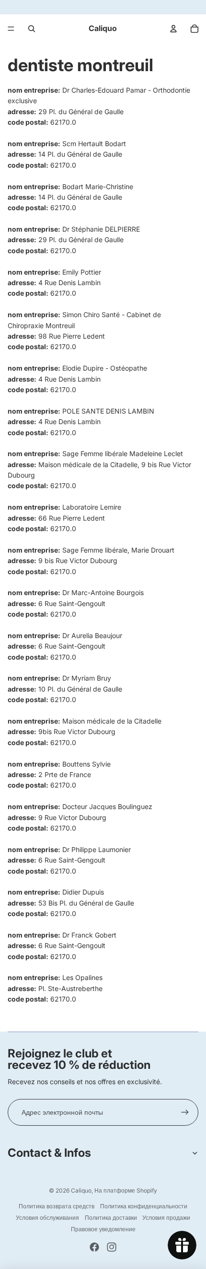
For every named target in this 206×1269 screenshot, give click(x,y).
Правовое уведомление (103, 1229)
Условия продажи (166, 1217)
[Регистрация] (185, 1112)
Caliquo (81, 1190)
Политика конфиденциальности (143, 1206)
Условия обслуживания (47, 1217)
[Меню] (11, 29)
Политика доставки (111, 1217)
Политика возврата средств (56, 1206)
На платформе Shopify (125, 1190)
